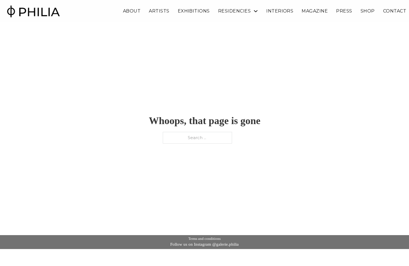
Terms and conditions (204, 239)
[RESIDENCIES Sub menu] (255, 11)
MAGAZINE (315, 11)
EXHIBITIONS (194, 11)
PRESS (344, 11)
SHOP (368, 11)
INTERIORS (279, 11)
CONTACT (394, 11)
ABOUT (132, 11)
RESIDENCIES (234, 11)
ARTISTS (159, 11)
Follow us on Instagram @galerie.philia (204, 244)
